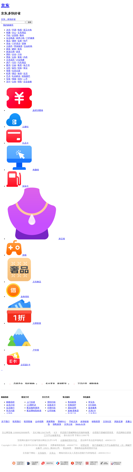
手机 (8, 35)
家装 (8, 49)
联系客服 (28, 421)
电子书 (26, 65)
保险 (20, 82)
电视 (20, 30)
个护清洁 (16, 43)
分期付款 (51, 408)
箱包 (14, 68)
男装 (8, 57)
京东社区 (107, 421)
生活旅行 (10, 408)
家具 (20, 49)
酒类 (14, 41)
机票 (8, 73)
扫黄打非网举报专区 (91, 463)
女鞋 (8, 68)
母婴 (8, 71)
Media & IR (80, 424)
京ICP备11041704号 (42, 432)
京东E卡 (92, 411)
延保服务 (92, 408)
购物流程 (10, 402)
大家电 (9, 413)
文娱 (14, 65)
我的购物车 (8, 25)
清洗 (20, 79)
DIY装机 (92, 405)
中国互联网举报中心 (62, 463)
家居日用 (10, 52)
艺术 (8, 76)
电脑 (8, 33)
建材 (14, 49)
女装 (14, 57)
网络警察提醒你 (33, 463)
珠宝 (25, 68)
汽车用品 (22, 62)
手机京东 (73, 421)
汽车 (14, 62)
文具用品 (22, 33)
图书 (8, 65)
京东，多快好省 (8, 19)
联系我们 (17, 421)
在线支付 (51, 405)
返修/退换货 (73, 411)
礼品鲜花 (16, 76)
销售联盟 (96, 421)
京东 (5, 5)
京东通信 (92, 413)
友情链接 (84, 421)
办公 (14, 33)
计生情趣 (20, 60)
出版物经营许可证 (69, 440)
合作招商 (39, 421)
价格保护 (72, 405)
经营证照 (85, 445)
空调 (14, 30)
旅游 (20, 73)
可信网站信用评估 (18, 463)
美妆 (8, 43)
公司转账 (51, 411)
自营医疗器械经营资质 (103, 432)
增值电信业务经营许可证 (85, 448)
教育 (20, 65)
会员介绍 (10, 405)
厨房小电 (20, 38)
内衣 (25, 57)
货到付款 (51, 402)
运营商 (15, 35)
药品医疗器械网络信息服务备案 (75, 432)
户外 (20, 54)
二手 (25, 79)
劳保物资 (18, 46)
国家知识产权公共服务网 (115, 463)
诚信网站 (47, 463)
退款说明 (72, 408)
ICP (55, 432)
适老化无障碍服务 (104, 463)
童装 (20, 57)
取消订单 (72, 413)
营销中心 (62, 421)
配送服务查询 (33, 408)
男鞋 (8, 54)
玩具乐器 (16, 71)
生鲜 (20, 41)
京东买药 (10, 60)
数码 (22, 35)
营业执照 (67, 448)
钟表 (20, 68)
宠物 (24, 43)
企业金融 (27, 82)
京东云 (52, 453)
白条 (14, 82)
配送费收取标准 (34, 411)
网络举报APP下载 (77, 463)
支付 (8, 82)
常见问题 (10, 411)
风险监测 (118, 421)
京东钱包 (42, 453)
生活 (25, 73)
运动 (14, 54)
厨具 (18, 52)
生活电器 (10, 38)
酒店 (14, 73)
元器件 (9, 46)
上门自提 (31, 402)
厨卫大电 (27, 30)
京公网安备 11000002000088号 (16, 432)
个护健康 (30, 38)
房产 (8, 62)
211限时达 (31, 405)
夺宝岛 (91, 402)
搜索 (29, 22)
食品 (8, 41)
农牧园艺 (26, 76)
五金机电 (28, 46)
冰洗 (8, 30)
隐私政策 (57, 424)
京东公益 (68, 424)
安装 (8, 79)
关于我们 (5, 421)
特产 (25, 41)
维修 (14, 79)
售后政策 (72, 402)
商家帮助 (50, 421)
